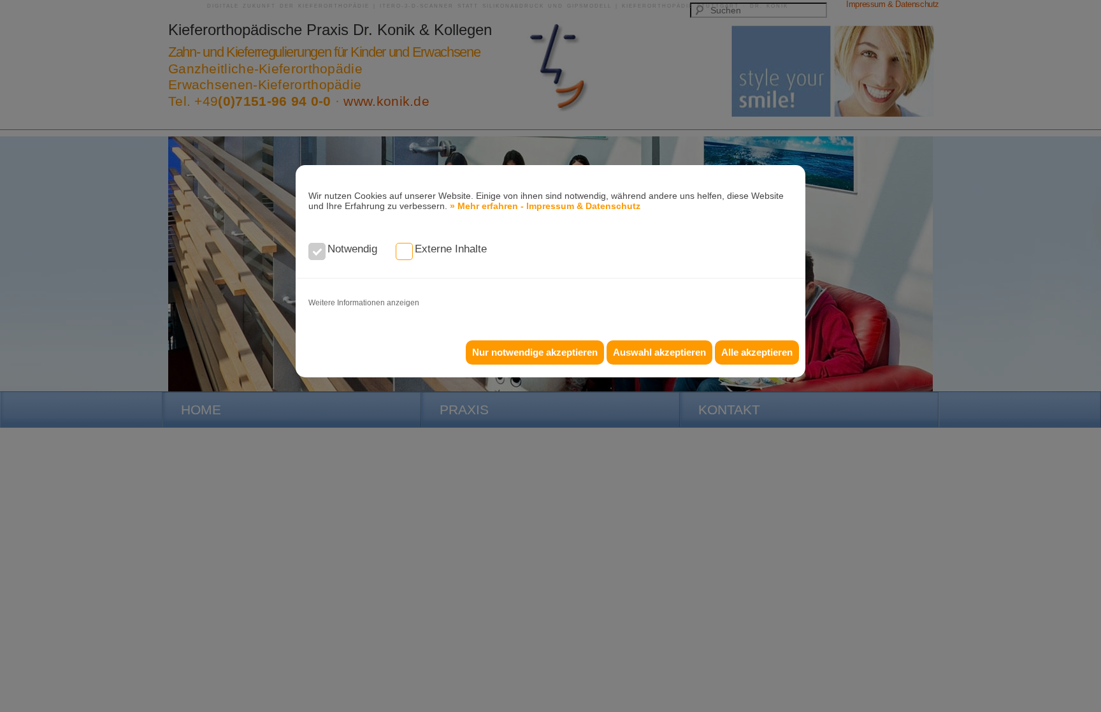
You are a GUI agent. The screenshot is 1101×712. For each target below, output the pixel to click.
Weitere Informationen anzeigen (363, 302)
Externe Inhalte (451, 249)
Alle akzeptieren (757, 352)
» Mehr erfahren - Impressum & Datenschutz (545, 206)
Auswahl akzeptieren (659, 352)
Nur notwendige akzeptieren (535, 352)
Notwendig (352, 249)
